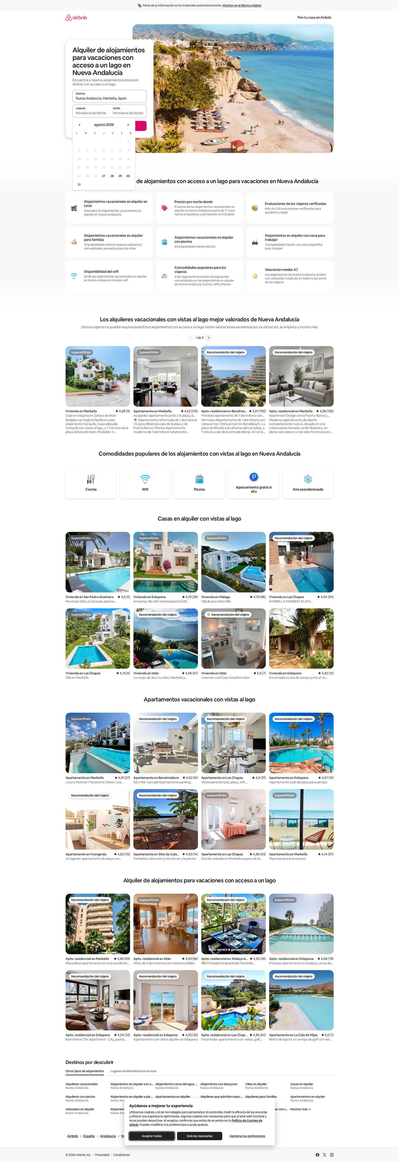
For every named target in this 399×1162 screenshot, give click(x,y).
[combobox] (109, 98)
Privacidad (102, 1155)
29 (120, 176)
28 (112, 176)
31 (79, 184)
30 (128, 176)
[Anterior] (190, 337)
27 (103, 176)
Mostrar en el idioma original (242, 5)
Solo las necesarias (199, 1136)
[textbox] (91, 112)
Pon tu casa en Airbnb (314, 17)
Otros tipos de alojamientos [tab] (85, 1071)
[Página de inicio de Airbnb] (76, 17)
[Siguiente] (208, 337)
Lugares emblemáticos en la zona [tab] (133, 1071)
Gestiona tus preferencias (247, 1136)
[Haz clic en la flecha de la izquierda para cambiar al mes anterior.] (80, 125)
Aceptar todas (152, 1136)
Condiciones (121, 1155)
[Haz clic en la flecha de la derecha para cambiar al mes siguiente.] (128, 125)
